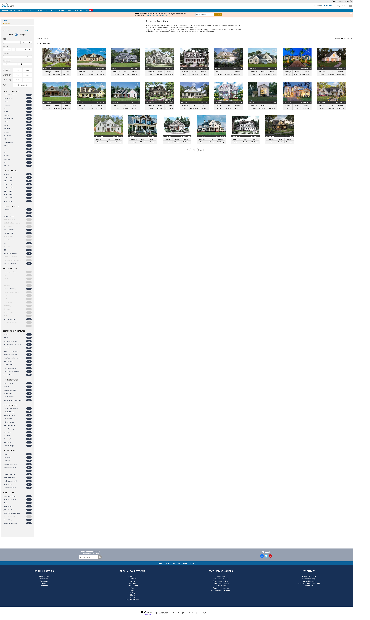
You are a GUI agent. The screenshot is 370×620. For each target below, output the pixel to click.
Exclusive (6, 23)
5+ (29, 42)
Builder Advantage (309, 579)
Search (160, 563)
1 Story (132, 593)
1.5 (9, 50)
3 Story (132, 597)
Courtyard (132, 579)
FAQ (179, 563)
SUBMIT (218, 15)
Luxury (132, 581)
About (185, 563)
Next (349, 38)
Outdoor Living (132, 586)
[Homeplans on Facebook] (262, 556)
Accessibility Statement (204, 613)
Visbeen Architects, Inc (221, 588)
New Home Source (309, 576)
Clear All (28, 30)
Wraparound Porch (132, 600)
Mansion (132, 583)
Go (351, 6)
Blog (85, 10)
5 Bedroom (132, 576)
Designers (78, 10)
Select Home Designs (220, 581)
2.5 (18, 50)
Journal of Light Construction (309, 583)
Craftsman (44, 579)
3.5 (26, 50)
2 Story (132, 595)
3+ (27, 57)
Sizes (30, 10)
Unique (69, 10)
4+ (30, 50)
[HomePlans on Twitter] (266, 556)
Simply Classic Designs (221, 583)
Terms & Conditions (152, 16)
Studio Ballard (221, 586)
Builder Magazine (309, 581)
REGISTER (341, 1)
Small (132, 590)
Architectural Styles (17, 10)
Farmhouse (44, 581)
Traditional (44, 586)
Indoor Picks (38, 10)
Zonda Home (309, 586)
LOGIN (347, 1)
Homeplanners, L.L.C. (220, 579)
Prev (338, 38)
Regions (62, 10)
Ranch (44, 583)
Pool (132, 588)
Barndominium (44, 576)
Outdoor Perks (51, 10)
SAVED (336, 1)
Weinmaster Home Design (220, 590)
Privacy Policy (165, 16)
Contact (192, 563)
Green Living (220, 576)
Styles (167, 563)
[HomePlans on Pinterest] (270, 556)
